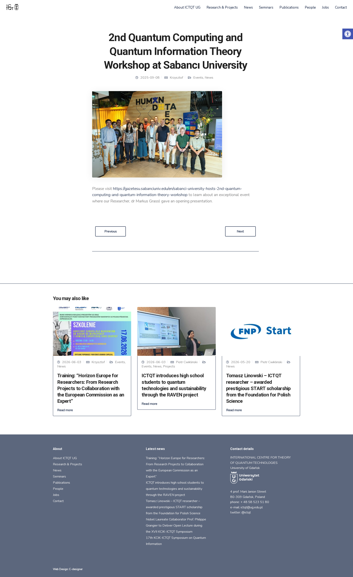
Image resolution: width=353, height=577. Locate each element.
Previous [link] (110, 231)
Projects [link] (169, 366)
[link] (347, 34)
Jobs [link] (325, 7)
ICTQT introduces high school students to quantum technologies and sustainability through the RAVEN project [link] (175, 488)
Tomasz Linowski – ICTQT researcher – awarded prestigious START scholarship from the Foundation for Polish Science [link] (258, 388)
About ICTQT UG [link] (187, 7)
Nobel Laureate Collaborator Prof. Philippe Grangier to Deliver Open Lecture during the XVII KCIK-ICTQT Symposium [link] (176, 525)
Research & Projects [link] (222, 7)
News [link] (248, 7)
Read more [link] (65, 410)
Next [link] (240, 231)
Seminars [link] (266, 7)
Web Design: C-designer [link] (68, 569)
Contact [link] (341, 7)
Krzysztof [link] (176, 77)
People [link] (310, 7)
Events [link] (198, 77)
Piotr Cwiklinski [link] (187, 362)
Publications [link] (289, 7)
